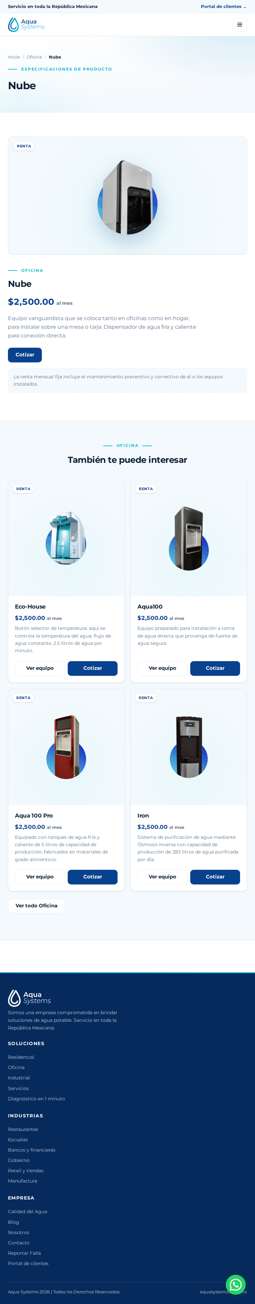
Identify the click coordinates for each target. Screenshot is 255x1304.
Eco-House (30, 606)
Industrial (19, 1078)
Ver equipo (40, 668)
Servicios (18, 1088)
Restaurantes (23, 1129)
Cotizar (25, 355)
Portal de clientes (28, 1263)
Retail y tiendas (25, 1171)
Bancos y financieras (31, 1150)
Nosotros (18, 1232)
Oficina (34, 57)
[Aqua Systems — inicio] (26, 24)
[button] (236, 1285)
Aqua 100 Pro (34, 815)
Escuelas (18, 1140)
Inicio (14, 57)
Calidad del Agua (27, 1211)
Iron (143, 815)
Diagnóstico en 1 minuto (36, 1099)
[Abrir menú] (239, 24)
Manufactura (22, 1181)
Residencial (21, 1057)
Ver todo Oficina (36, 906)
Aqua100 (150, 606)
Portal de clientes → (224, 6)
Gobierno (19, 1160)
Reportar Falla (24, 1253)
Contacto (19, 1243)
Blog (13, 1222)
